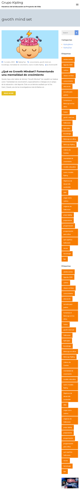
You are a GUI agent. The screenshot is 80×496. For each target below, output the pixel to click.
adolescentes (68, 59)
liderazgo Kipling (69, 144)
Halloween (67, 123)
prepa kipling (67, 215)
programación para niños (68, 232)
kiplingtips (66, 128)
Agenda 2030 (67, 65)
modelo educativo (69, 167)
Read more (8, 93)
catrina (65, 70)
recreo (65, 248)
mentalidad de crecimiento (19, 65)
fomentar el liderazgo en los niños (68, 103)
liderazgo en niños (69, 139)
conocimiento (34, 62)
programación (68, 226)
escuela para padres (67, 93)
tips (64, 259)
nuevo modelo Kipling (36, 65)
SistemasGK (53, 65)
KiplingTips (22, 62)
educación (67, 86)
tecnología (67, 254)
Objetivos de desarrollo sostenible (67, 184)
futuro (65, 112)
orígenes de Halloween (67, 208)
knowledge (5, 65)
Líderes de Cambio (67, 151)
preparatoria (67, 220)
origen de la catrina (67, 199)
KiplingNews (68, 44)
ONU (64, 192)
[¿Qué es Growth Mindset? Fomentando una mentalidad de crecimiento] (30, 44)
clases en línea (68, 76)
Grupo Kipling (12, 2)
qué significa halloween (67, 241)
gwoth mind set (45, 62)
